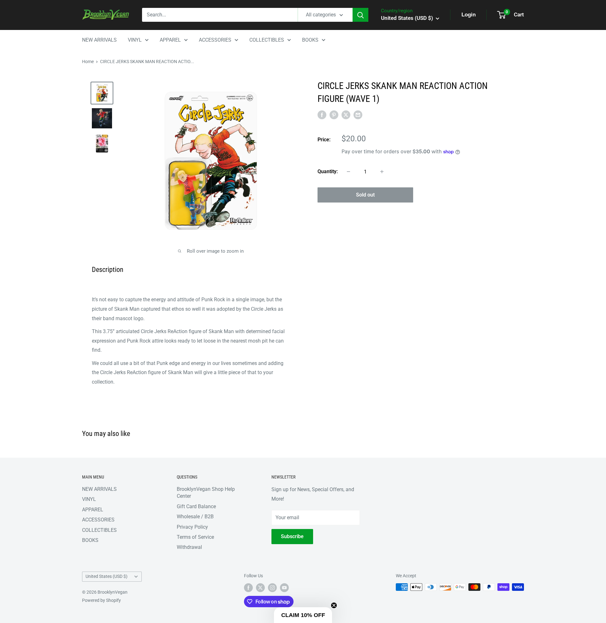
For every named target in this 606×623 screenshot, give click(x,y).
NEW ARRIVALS (99, 40)
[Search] (360, 15)
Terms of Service (195, 537)
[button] (303, 615)
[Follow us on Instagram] (272, 587)
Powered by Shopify (101, 600)
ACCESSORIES (215, 40)
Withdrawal (189, 547)
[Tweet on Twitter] (346, 115)
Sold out (365, 195)
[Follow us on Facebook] (248, 587)
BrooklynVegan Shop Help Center (206, 492)
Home (88, 61)
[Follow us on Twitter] (260, 587)
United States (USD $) (107, 576)
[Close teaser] (334, 605)
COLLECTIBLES (266, 40)
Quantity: (328, 171)
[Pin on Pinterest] (334, 115)
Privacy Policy (192, 527)
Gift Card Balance (196, 506)
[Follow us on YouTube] (284, 587)
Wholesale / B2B (195, 517)
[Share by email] (358, 115)
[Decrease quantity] (348, 171)
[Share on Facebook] (322, 115)
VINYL (135, 40)
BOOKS (310, 40)
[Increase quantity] (382, 171)
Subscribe (292, 536)
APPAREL (170, 40)
